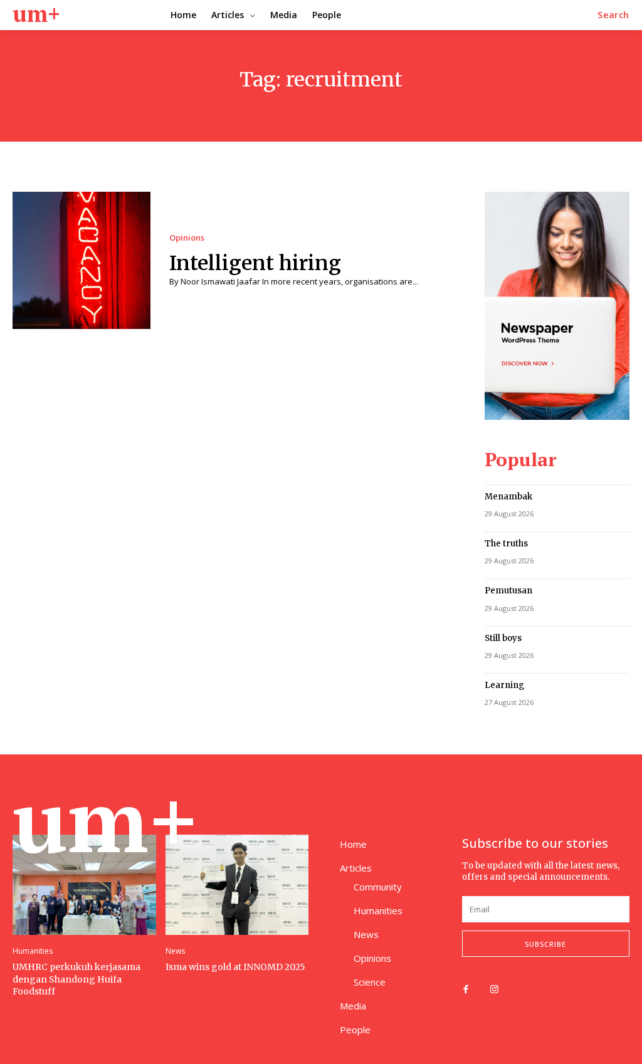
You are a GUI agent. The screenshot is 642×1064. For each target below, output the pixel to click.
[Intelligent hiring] (81, 261)
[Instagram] (494, 990)
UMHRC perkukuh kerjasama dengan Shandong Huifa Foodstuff (76, 979)
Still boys (503, 638)
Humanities (33, 951)
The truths (506, 543)
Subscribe (545, 944)
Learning (504, 685)
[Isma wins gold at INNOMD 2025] (237, 885)
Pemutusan (508, 590)
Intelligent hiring (255, 263)
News (175, 951)
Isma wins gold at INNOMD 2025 (235, 967)
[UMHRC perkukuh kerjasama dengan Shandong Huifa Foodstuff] (84, 885)
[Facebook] (466, 990)
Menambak (508, 496)
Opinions (186, 238)
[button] (613, 15)
